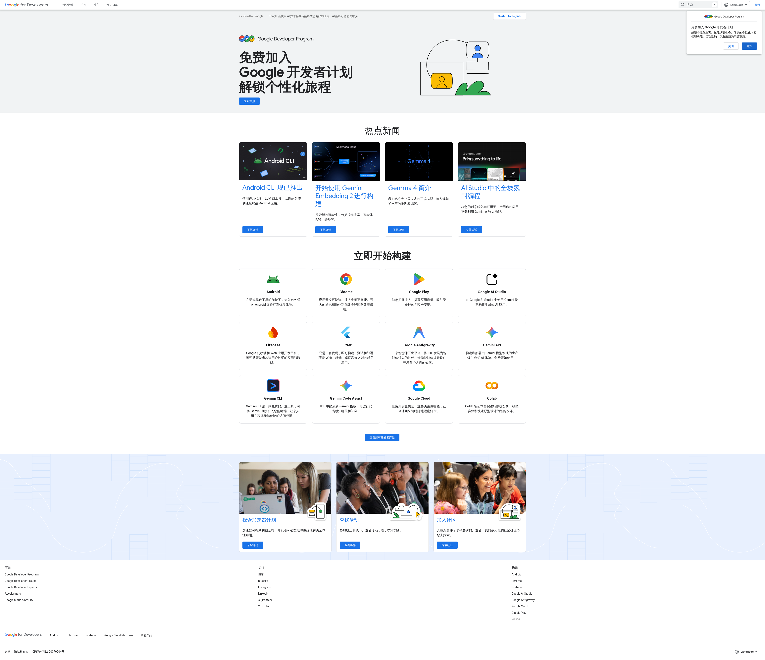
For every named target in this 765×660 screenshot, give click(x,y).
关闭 (731, 46)
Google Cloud (520, 606)
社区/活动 (67, 5)
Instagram (264, 587)
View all (516, 619)
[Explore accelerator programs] (285, 488)
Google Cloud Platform (118, 635)
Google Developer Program (22, 574)
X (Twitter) (265, 600)
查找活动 (349, 520)
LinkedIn (263, 593)
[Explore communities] (480, 488)
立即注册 (249, 101)
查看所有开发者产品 (382, 437)
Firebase (517, 587)
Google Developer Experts (21, 587)
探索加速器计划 (259, 520)
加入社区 (446, 520)
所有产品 (146, 635)
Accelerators (13, 593)
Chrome (517, 580)
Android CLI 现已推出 (272, 187)
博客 (96, 5)
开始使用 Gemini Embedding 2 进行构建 (344, 196)
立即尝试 (471, 229)
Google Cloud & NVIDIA (19, 600)
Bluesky (263, 580)
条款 (7, 651)
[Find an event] (382, 488)
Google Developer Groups (20, 580)
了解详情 (252, 229)
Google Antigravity (523, 600)
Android (517, 574)
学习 (83, 5)
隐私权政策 (21, 651)
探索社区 (447, 545)
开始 (749, 46)
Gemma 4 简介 (409, 188)
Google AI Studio (522, 593)
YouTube (112, 5)
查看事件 (350, 545)
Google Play (519, 612)
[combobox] (698, 4)
